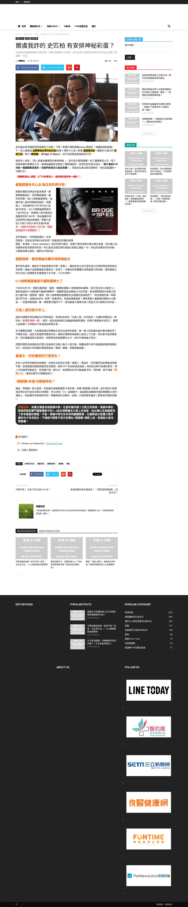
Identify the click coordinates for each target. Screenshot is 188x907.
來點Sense (52, 26)
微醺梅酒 (21, 61)
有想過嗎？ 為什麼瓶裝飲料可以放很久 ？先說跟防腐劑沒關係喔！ (161, 171)
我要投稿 (27, 2)
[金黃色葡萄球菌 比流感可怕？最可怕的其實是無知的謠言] (132, 79)
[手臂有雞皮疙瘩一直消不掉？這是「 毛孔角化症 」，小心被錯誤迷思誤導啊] (32, 548)
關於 (94, 26)
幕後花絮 (40, 464)
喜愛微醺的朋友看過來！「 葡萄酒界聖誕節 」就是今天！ (94, 491)
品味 (27, 38)
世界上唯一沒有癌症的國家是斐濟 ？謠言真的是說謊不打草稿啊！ (135, 171)
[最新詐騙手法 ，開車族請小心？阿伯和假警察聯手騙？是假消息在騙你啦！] (67, 548)
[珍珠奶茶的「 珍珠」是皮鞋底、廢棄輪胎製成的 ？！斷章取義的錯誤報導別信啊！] (136, 186)
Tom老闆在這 (81, 26)
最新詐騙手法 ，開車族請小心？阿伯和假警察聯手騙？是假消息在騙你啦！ (66, 564)
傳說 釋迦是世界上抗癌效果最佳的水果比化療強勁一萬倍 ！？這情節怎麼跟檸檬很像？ (156, 92)
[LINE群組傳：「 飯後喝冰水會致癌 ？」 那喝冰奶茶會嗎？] (132, 122)
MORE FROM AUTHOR (49, 531)
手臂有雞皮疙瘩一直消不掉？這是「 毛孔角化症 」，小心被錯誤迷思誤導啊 (101, 629)
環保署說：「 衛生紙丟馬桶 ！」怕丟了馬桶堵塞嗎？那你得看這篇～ (160, 198)
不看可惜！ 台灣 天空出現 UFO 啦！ (33, 489)
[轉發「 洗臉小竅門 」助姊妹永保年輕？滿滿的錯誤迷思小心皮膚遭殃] (102, 548)
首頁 (24, 26)
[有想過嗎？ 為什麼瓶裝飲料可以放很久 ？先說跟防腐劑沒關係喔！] (161, 158)
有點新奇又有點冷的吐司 (136, 630)
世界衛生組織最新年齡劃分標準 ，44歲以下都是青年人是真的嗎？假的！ (156, 107)
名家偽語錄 (130, 643)
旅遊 (127, 625)
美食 (127, 634)
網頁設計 (160, 904)
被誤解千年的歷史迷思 (135, 647)
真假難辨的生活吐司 (134, 616)
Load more (147, 133)
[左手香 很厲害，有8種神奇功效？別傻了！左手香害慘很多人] (77, 644)
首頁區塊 (34, 38)
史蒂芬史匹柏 (29, 464)
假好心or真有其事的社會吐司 (138, 621)
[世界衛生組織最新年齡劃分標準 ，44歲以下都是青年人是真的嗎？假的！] (132, 108)
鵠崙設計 (168, 904)
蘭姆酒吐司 (35, 26)
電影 (68, 464)
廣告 (17, 2)
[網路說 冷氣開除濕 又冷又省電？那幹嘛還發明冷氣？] (77, 615)
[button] (168, 26)
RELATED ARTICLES (26, 531)
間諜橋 (60, 464)
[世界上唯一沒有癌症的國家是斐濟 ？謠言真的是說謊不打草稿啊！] (136, 158)
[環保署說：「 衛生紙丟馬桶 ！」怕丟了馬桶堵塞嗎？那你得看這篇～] (161, 186)
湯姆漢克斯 (51, 464)
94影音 (67, 26)
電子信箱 (129, 45)
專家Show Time (132, 638)
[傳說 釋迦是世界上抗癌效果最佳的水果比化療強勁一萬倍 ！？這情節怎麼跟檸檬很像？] (132, 93)
